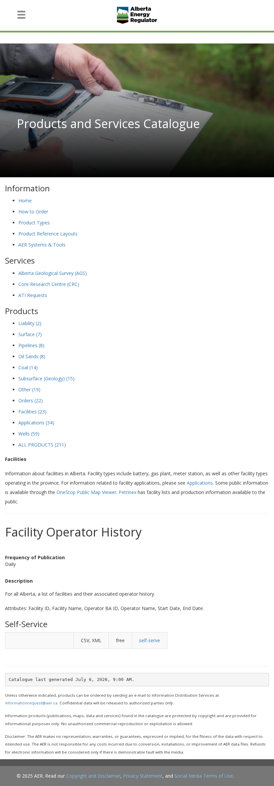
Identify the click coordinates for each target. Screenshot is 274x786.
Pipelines (31, 345)
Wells (28, 433)
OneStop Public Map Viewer (86, 492)
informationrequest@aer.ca (31, 702)
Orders (30, 400)
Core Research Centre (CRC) (48, 284)
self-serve (149, 640)
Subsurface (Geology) (46, 378)
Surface (30, 334)
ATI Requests (32, 295)
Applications (36, 422)
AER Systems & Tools (41, 244)
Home (25, 200)
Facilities (32, 411)
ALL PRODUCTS (42, 444)
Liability (29, 323)
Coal (28, 367)
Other (29, 389)
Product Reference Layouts (48, 233)
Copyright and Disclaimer (93, 776)
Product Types (34, 222)
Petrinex (127, 492)
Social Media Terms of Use (203, 776)
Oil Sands (31, 356)
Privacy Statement (142, 776)
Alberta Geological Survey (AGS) (52, 273)
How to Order (33, 211)
